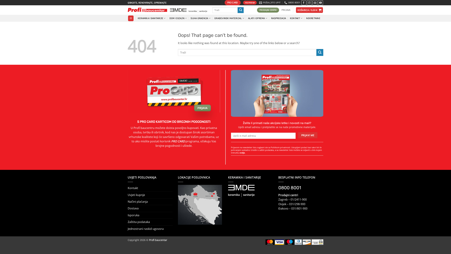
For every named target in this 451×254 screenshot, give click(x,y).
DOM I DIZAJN (176, 18)
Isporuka (133, 215)
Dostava (133, 208)
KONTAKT (295, 18)
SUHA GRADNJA (199, 18)
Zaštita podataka (139, 222)
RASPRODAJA (278, 18)
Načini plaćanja (138, 202)
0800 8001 (289, 187)
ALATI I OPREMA (256, 18)
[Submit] (241, 10)
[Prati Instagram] (309, 2)
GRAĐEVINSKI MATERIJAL (228, 18)
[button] (286, 10)
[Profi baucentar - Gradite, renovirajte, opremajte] (167, 10)
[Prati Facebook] (303, 2)
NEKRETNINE (313, 18)
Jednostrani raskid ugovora (146, 229)
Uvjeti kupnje (136, 195)
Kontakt (133, 188)
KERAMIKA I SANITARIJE (150, 18)
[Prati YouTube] (320, 2)
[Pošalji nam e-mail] (314, 2)
